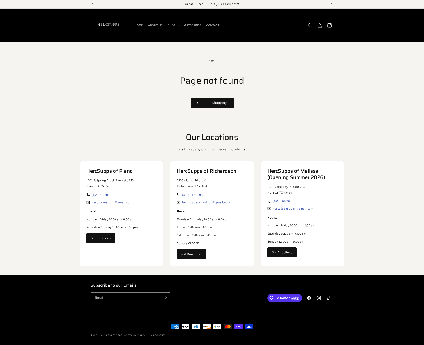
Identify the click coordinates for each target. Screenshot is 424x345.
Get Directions (101, 238)
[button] (173, 25)
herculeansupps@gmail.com (112, 202)
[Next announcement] (332, 4)
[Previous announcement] (92, 4)
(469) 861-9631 (283, 201)
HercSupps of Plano (111, 334)
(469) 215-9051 (102, 195)
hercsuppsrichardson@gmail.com (206, 202)
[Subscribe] (165, 297)
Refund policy (157, 334)
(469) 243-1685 (192, 195)
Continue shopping (212, 102)
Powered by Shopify (134, 334)
